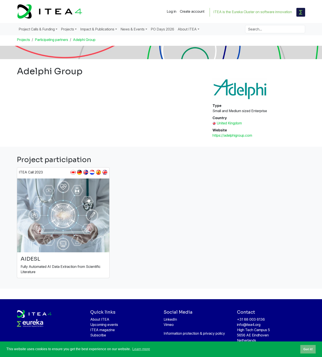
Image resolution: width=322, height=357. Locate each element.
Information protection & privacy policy (194, 333)
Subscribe (98, 335)
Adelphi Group (84, 39)
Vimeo (169, 324)
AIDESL (30, 259)
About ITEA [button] (187, 29)
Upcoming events (104, 324)
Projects (23, 39)
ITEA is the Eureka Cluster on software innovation (252, 12)
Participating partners (51, 39)
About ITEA (99, 319)
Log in (171, 11)
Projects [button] (67, 29)
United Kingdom (229, 123)
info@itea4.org (248, 324)
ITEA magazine (102, 330)
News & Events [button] (132, 29)
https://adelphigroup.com (232, 135)
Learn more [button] (141, 349)
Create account (192, 11)
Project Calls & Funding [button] (37, 29)
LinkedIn (170, 319)
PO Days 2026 (162, 29)
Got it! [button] (308, 349)
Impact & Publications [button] (97, 29)
